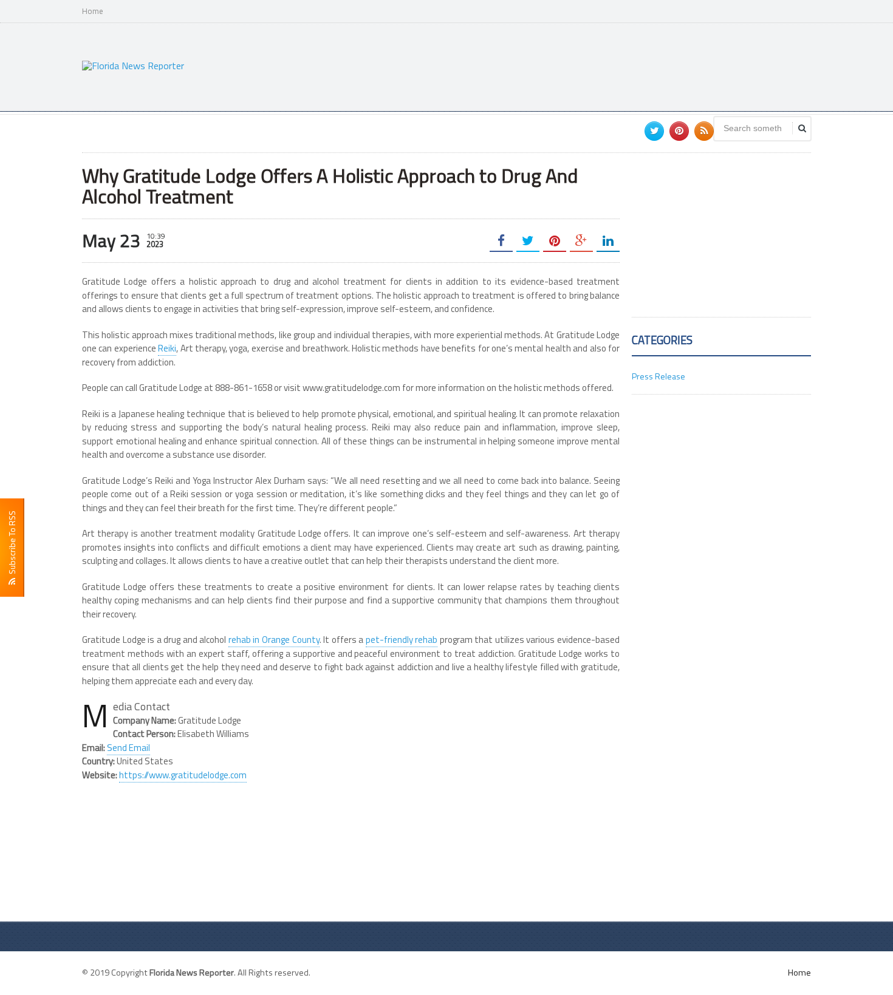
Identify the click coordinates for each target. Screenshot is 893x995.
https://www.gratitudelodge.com (183, 775)
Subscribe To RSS (11, 544)
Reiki (167, 348)
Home (92, 11)
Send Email (128, 748)
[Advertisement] (590, 65)
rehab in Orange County (274, 640)
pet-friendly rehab (402, 640)
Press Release (658, 376)
